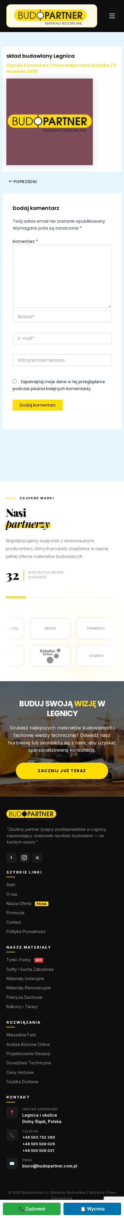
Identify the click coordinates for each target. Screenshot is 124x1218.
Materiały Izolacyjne (25, 978)
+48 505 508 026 (38, 1143)
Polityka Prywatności (26, 931)
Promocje (15, 912)
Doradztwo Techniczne (28, 1062)
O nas (11, 894)
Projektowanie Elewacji (28, 1053)
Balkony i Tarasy (22, 1006)
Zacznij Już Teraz (62, 771)
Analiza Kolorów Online (28, 1044)
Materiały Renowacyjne (28, 987)
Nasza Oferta (18, 903)
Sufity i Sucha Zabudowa (30, 969)
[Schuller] (58, 656)
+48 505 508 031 (38, 1150)
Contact (13, 922)
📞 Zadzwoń (31, 1208)
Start (10, 884)
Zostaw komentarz (27, 65)
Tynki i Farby (18, 959)
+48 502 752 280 (38, 1137)
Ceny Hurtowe (20, 1072)
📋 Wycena (92, 1208)
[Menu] (112, 16)
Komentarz (25, 241)
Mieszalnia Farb (21, 1034)
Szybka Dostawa (22, 1081)
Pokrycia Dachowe (24, 997)
